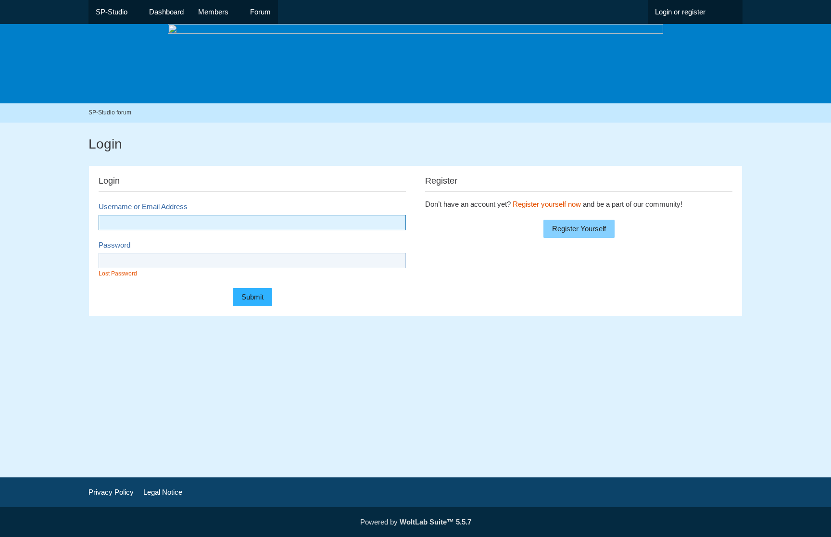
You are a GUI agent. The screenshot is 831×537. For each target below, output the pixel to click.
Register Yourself (579, 229)
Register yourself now (547, 204)
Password (114, 245)
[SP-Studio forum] (415, 63)
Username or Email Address (143, 206)
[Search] (728, 12)
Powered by (415, 522)
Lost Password (118, 273)
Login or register (680, 12)
